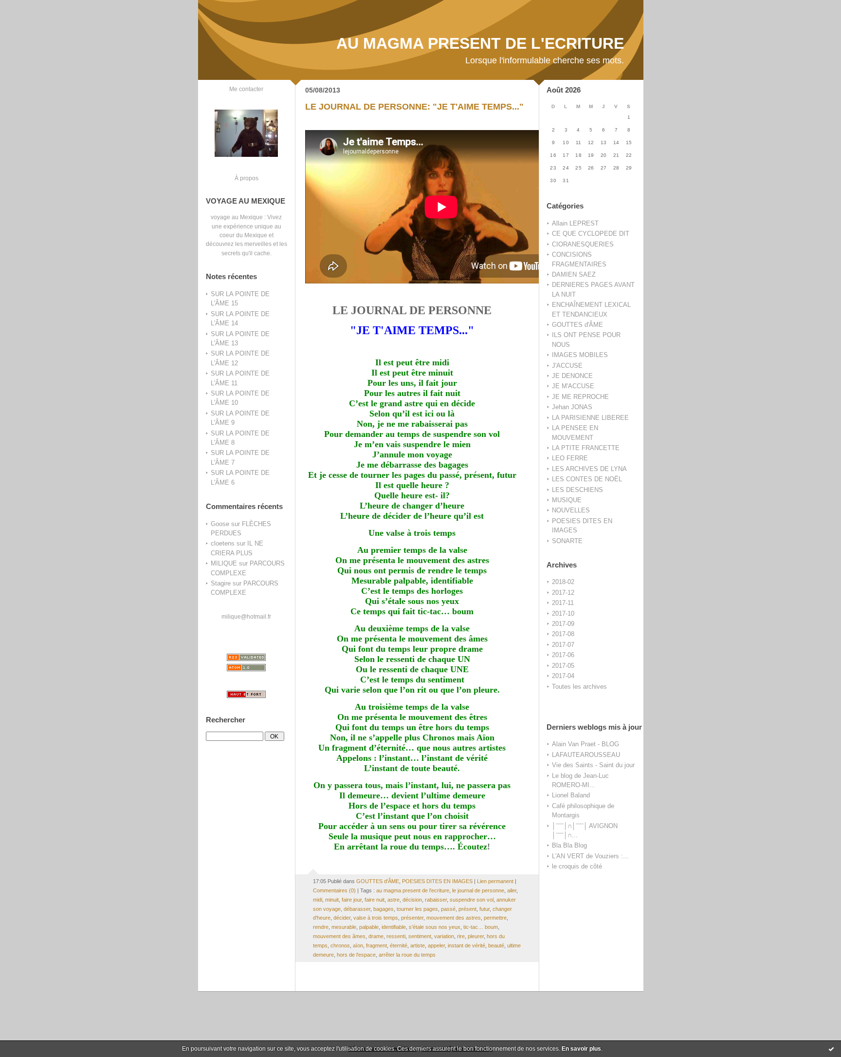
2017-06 (563, 655)
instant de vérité (466, 945)
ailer (511, 890)
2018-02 (563, 581)
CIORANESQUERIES (583, 244)
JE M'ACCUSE (573, 386)
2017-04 (563, 676)
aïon (358, 945)
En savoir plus (581, 1048)
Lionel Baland (571, 795)
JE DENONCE (572, 375)
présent (467, 909)
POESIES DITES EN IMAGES (437, 881)
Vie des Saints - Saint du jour (593, 765)
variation (444, 936)
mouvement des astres (453, 918)
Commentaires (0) (334, 890)
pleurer (476, 936)
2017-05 (563, 665)
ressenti (395, 936)
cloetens (223, 543)
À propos (246, 178)
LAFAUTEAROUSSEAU (586, 754)
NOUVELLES (571, 510)
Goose (220, 524)
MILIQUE (224, 563)
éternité (398, 945)
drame (376, 936)
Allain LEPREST (575, 223)
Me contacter (246, 89)
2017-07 (563, 644)
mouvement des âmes (339, 936)
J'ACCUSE (567, 365)
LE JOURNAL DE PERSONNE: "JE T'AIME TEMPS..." (414, 107)
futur (484, 909)
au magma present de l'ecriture (412, 890)
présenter (412, 918)
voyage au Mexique (237, 217)
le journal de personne (478, 890)
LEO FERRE (570, 458)
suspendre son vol (472, 900)
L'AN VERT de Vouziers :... (590, 856)
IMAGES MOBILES (580, 355)
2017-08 (563, 634)
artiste (417, 945)
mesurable (343, 927)
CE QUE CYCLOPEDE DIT (590, 233)
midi (317, 900)
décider (341, 918)
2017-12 (563, 592)
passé (448, 909)
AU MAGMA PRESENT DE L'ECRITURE (480, 43)
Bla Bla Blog (569, 845)
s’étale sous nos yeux (434, 927)
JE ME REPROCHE (580, 396)
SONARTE (567, 541)
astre (393, 900)
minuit (332, 900)
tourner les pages (417, 909)
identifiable (394, 927)
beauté (496, 945)
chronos (340, 945)
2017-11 (563, 602)
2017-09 (563, 623)
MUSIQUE (567, 500)
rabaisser (436, 900)
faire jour (352, 900)
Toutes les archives (579, 686)
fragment (376, 945)
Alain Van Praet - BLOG (585, 744)
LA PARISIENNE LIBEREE (590, 417)
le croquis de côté (577, 866)
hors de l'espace (356, 955)
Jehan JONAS (572, 407)
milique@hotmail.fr (246, 616)
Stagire (221, 583)
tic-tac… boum (480, 927)
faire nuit (374, 900)
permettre (495, 918)
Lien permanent (495, 881)
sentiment (419, 936)
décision (412, 900)
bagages (383, 909)
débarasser (357, 909)
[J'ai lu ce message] (831, 1049)
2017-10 (563, 613)
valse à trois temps (375, 918)
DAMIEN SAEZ (574, 274)
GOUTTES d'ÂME (577, 324)
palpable (369, 927)
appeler (436, 945)
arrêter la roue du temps (407, 955)
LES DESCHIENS (577, 489)
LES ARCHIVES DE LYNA (589, 468)
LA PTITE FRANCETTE (586, 448)
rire (461, 936)
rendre (321, 927)
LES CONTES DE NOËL (587, 479)
